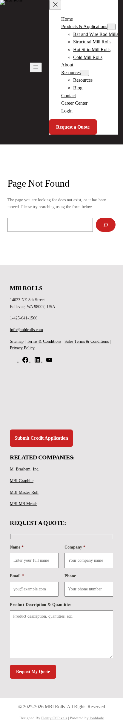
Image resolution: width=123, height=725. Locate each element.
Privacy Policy (22, 347)
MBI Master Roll (24, 492)
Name (17, 547)
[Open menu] (36, 67)
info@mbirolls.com (26, 329)
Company (74, 547)
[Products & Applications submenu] (111, 27)
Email (17, 575)
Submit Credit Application (41, 438)
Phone (70, 575)
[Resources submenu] (85, 73)
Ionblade (97, 718)
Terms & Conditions (44, 341)
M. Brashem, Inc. (24, 469)
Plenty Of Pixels (54, 718)
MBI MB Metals (23, 503)
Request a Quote (73, 127)
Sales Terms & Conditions (86, 341)
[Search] (106, 225)
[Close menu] (55, 5)
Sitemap (17, 341)
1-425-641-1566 (23, 318)
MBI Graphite (21, 480)
